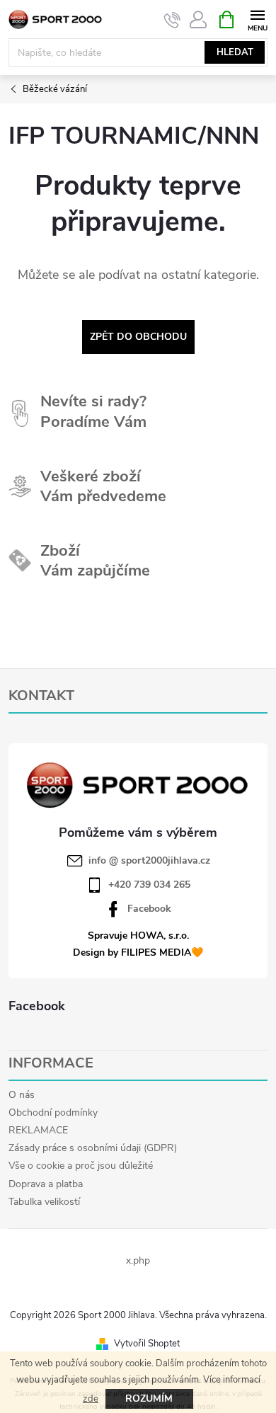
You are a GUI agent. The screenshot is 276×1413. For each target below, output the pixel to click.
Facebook (149, 909)
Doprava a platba (45, 1184)
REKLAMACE (38, 1130)
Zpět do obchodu (138, 336)
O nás (21, 1095)
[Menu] (257, 19)
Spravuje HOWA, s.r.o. (138, 935)
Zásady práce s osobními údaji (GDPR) (92, 1148)
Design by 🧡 (138, 952)
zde (90, 1398)
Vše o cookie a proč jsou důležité (80, 1165)
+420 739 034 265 (149, 885)
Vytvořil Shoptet (147, 1343)
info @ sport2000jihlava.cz (149, 860)
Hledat (235, 52)
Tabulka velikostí (44, 1201)
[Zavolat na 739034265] (172, 20)
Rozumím (149, 1398)
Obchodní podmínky (53, 1112)
